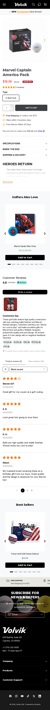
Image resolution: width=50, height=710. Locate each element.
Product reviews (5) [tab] (14, 361)
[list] (25, 582)
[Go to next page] (32, 490)
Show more (8, 182)
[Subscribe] (42, 614)
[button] (4, 4)
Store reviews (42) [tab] (36, 361)
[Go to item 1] (10, 304)
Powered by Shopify (32, 704)
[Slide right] (44, 40)
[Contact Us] (39, 4)
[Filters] (5, 369)
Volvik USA (20, 704)
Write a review (25, 292)
